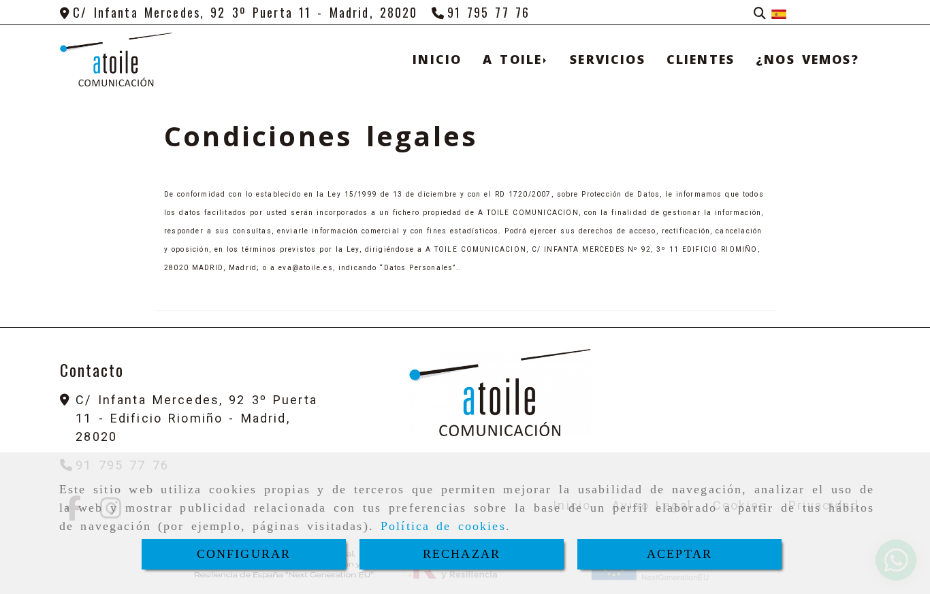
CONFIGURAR (244, 554)
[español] (778, 12)
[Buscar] (760, 12)
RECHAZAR (461, 554)
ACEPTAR (679, 554)
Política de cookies (443, 526)
